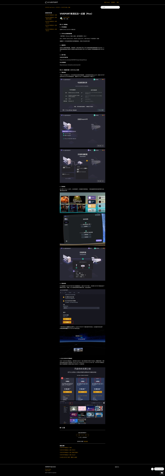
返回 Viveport (107, 2)
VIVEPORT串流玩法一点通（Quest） (51, 22)
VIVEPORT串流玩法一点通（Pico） (51, 26)
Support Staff (66, 17)
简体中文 (117, 466)
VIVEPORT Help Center (49, 7)
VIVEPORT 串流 (64, 7)
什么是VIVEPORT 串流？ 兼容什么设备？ (69, 457)
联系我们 (113, 2)
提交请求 (86, 441)
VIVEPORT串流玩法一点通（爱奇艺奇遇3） (51, 18)
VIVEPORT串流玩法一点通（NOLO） (51, 30)
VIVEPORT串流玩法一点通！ (51, 15)
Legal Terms (47, 470)
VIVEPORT (58, 7)
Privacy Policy (48, 469)
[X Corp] (62, 427)
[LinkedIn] (64, 427)
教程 (69, 7)
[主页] (51, 2)
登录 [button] (118, 2)
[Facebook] (60, 427)
